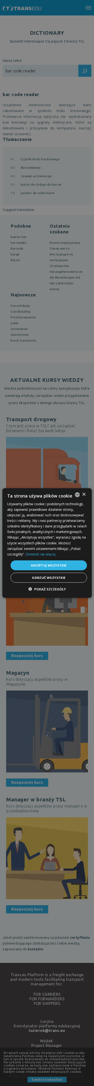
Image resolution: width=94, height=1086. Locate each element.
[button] (47, 589)
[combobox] (77, 494)
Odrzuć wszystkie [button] (48, 577)
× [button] (84, 494)
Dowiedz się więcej (40, 554)
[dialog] (47, 543)
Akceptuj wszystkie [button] (48, 565)
